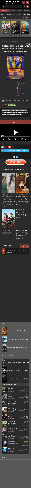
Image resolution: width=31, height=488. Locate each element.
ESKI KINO (14, 17)
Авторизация (23, 2)
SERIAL (4, 17)
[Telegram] (17, 157)
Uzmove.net (4, 41)
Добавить (25, 246)
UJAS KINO (10, 14)
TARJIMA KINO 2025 (16, 11)
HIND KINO (17, 14)
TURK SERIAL (25, 17)
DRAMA (3, 14)
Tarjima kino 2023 (14, 41)
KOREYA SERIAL (26, 14)
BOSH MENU (5, 11)
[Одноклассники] (14, 157)
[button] (8, 35)
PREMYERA (27, 11)
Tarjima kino (15, 100)
